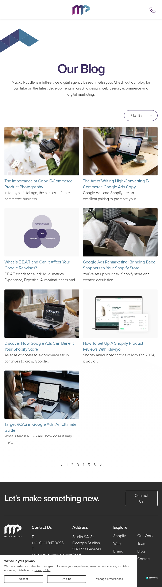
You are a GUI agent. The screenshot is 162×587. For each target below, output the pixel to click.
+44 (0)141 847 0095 (48, 543)
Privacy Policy (43, 570)
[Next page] (100, 465)
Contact (143, 559)
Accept (23, 579)
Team (141, 544)
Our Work (145, 536)
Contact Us (141, 498)
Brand (118, 551)
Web (117, 544)
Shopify (119, 536)
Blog (141, 551)
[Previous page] (62, 465)
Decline (67, 579)
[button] (8, 10)
